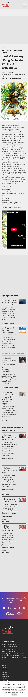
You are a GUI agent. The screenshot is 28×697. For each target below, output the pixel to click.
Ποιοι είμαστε (6, 680)
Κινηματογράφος (16, 51)
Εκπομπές (4, 674)
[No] (26, 689)
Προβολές (5, 53)
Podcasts (4, 673)
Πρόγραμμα (5, 669)
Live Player (5, 667)
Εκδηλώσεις (5, 51)
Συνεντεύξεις (5, 676)
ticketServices (16, 207)
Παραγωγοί (5, 678)
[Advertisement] (14, 30)
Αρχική (4, 665)
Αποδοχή (14, 694)
